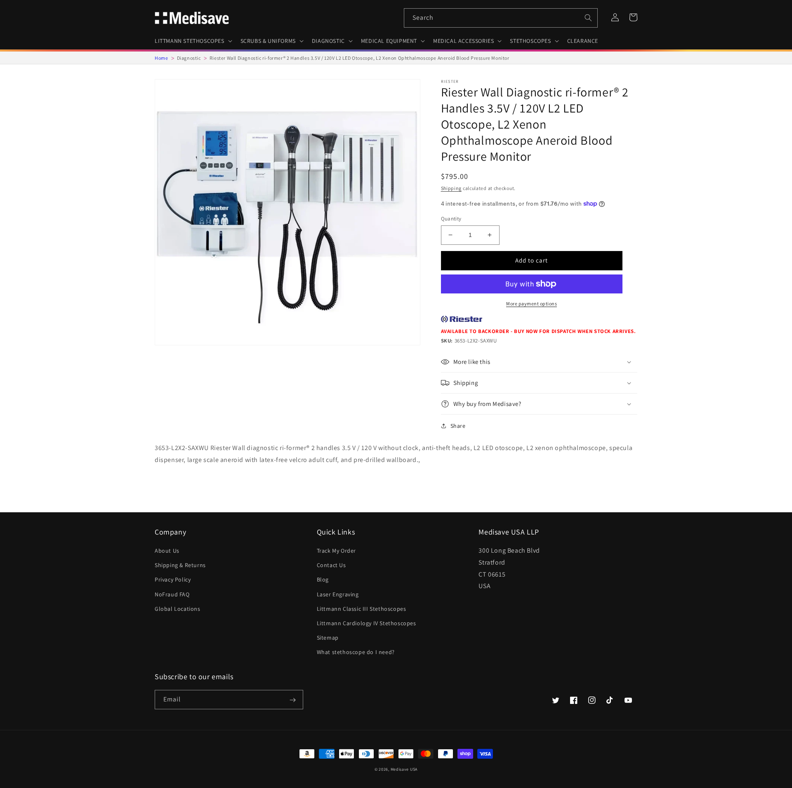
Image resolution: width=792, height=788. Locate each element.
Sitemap (328, 637)
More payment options (531, 303)
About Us (167, 550)
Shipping (451, 188)
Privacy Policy (173, 579)
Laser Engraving (338, 594)
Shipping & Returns (180, 565)
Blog (323, 579)
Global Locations (177, 608)
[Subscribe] (292, 700)
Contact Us (331, 565)
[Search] (588, 18)
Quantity (451, 218)
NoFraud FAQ (172, 594)
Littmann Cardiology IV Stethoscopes (366, 623)
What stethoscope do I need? (356, 652)
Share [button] (458, 425)
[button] (193, 40)
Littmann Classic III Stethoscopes (361, 608)
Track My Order (336, 550)
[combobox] (500, 18)
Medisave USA (404, 769)
